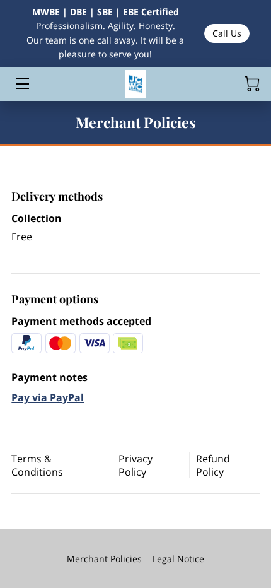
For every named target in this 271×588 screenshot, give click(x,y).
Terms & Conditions (37, 465)
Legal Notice (178, 559)
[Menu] (21, 83)
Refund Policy (213, 465)
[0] (252, 83)
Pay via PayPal (47, 397)
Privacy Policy (135, 465)
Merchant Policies (104, 559)
